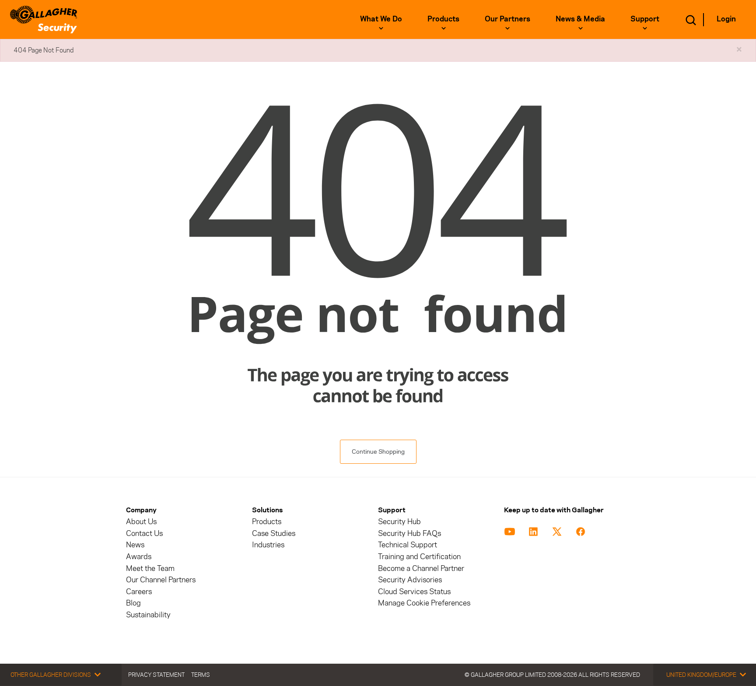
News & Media (580, 19)
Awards (138, 556)
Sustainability (148, 615)
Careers (139, 591)
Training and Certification (419, 556)
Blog (133, 603)
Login (726, 19)
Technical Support (407, 545)
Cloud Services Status (414, 591)
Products (443, 19)
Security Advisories (410, 579)
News (135, 545)
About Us (141, 521)
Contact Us (144, 533)
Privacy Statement (156, 675)
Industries (268, 545)
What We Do (381, 19)
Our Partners (507, 19)
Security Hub (399, 521)
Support (644, 19)
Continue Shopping (378, 452)
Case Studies (273, 533)
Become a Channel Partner (421, 568)
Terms (200, 675)
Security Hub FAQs (409, 533)
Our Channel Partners (161, 579)
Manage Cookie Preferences (424, 603)
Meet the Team (150, 568)
